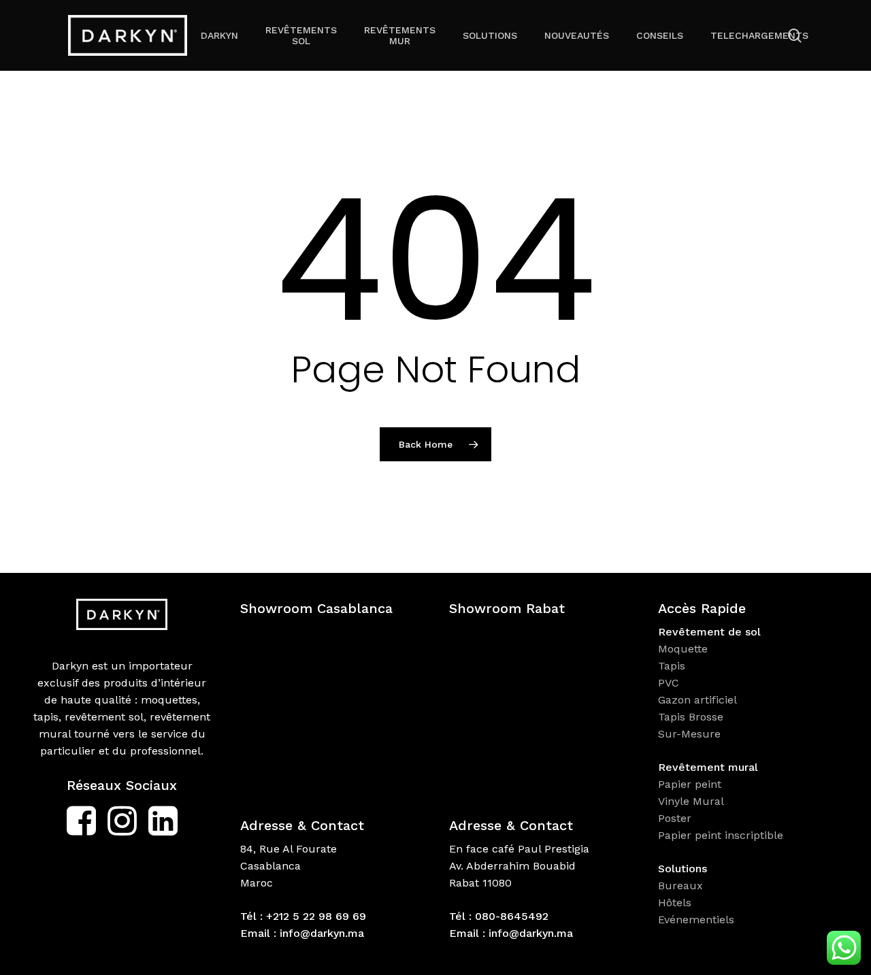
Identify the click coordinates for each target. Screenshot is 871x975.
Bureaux (682, 885)
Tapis (671, 665)
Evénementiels (698, 919)
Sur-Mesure (689, 733)
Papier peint (691, 784)
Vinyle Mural (692, 801)
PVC (668, 682)
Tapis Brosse (692, 716)
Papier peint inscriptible (722, 835)
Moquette (683, 648)
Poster (674, 818)
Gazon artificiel (697, 699)
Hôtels (674, 902)
